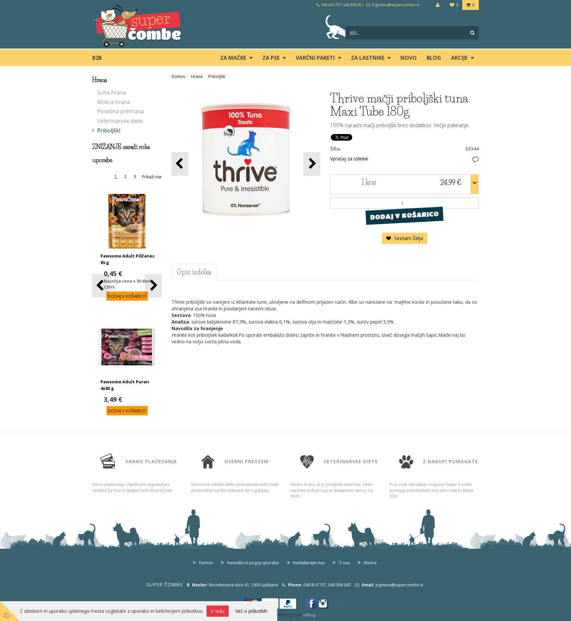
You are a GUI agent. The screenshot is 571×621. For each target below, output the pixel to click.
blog (434, 57)
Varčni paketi (315, 57)
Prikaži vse (152, 177)
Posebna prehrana (120, 111)
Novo (408, 57)
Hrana (197, 76)
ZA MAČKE (233, 57)
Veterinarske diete (120, 120)
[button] (153, 285)
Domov (178, 76)
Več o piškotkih (251, 611)
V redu (217, 611)
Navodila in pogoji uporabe (253, 563)
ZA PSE (271, 57)
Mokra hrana (113, 102)
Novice (370, 563)
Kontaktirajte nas (308, 563)
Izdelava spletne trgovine (278, 615)
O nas (344, 563)
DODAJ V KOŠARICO (404, 215)
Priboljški (108, 130)
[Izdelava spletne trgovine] (309, 615)
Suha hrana (111, 92)
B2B (97, 57)
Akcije (459, 57)
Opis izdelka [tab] (194, 272)
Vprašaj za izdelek (349, 158)
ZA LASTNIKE (367, 57)
